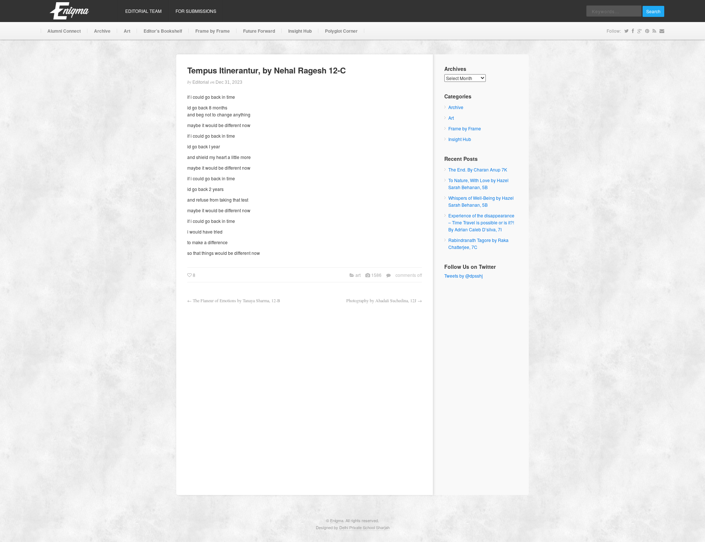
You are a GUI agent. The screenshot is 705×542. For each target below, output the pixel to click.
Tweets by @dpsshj (463, 275)
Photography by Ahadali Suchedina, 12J (381, 300)
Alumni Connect (64, 31)
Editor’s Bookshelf (163, 31)
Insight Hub (300, 31)
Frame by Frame (212, 31)
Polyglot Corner (341, 31)
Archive (102, 31)
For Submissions (196, 11)
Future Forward (259, 31)
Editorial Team (143, 11)
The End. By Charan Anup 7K (477, 169)
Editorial (200, 82)
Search (653, 11)
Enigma (336, 520)
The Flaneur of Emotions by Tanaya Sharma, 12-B (236, 300)
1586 (376, 275)
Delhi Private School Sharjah (364, 527)
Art (127, 31)
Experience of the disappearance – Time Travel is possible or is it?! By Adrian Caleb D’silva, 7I (481, 222)
